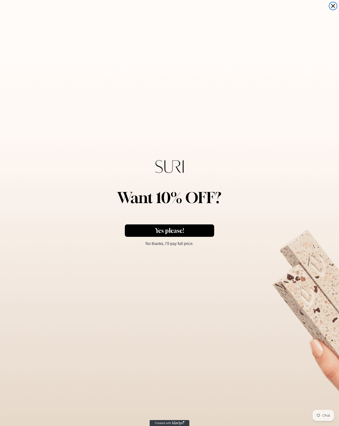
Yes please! (169, 230)
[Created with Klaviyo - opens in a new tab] (169, 423)
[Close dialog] (333, 6)
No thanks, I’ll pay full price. (169, 243)
